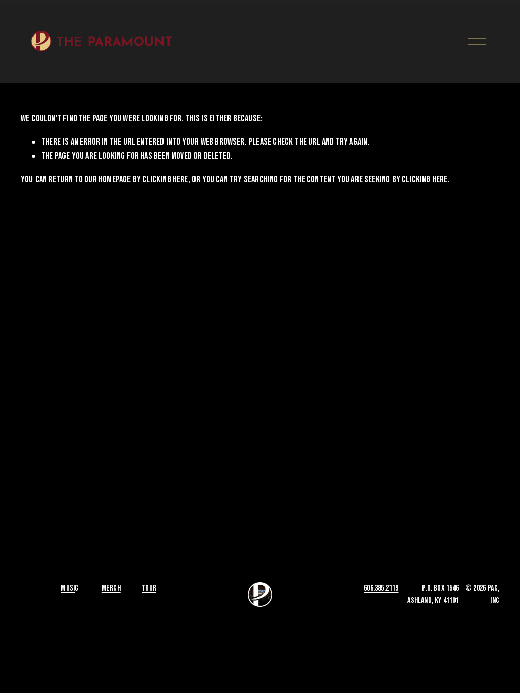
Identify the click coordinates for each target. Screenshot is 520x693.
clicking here (165, 179)
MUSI (68, 588)
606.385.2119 (381, 588)
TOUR (149, 588)
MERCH (111, 588)
